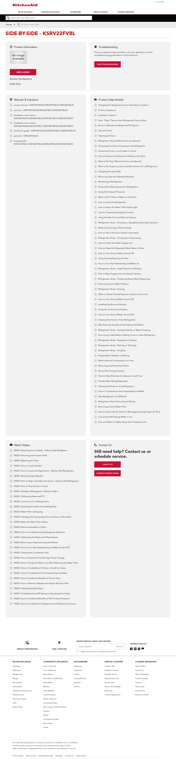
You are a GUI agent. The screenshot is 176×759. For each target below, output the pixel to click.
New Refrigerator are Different (112, 396)
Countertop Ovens (50, 703)
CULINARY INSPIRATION (145, 662)
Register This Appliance (21, 78)
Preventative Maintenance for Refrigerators (118, 187)
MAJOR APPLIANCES (22, 662)
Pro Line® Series (49, 670)
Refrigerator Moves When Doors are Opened (119, 141)
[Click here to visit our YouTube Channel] (142, 649)
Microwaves (17, 683)
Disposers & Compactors (22, 691)
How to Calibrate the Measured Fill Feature (118, 125)
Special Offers (140, 666)
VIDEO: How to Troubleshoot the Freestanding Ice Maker (40, 573)
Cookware (78, 670)
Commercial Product (51, 719)
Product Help (110, 666)
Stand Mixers (48, 674)
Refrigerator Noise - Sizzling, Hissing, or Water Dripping (124, 330)
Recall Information (142, 695)
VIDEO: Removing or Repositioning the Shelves (36, 542)
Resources (108, 691)
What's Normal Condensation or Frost (116, 360)
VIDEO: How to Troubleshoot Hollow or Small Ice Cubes (40, 568)
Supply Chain (81, 756)
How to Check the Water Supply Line (115, 243)
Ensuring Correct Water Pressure (113, 284)
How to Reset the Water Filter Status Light (118, 207)
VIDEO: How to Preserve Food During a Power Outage (39, 558)
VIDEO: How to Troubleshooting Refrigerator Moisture (39, 532)
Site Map (59, 756)
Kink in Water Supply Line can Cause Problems (119, 273)
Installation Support (107, 115)
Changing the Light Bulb (109, 171)
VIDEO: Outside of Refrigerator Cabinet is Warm (36, 491)
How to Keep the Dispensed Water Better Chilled (121, 248)
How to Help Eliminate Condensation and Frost (120, 376)
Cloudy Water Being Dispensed (112, 381)
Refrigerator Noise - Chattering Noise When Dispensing (124, 279)
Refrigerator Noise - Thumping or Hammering (119, 238)
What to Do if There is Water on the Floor (117, 197)
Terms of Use (96, 651)
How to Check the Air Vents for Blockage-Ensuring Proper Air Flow (129, 412)
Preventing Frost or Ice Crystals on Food (117, 151)
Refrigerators (18, 674)
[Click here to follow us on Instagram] (139, 649)
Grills (14, 703)
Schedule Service (111, 674)
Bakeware (77, 666)
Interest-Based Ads (46, 756)
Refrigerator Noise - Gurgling (111, 350)
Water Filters (18, 707)
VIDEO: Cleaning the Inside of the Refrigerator (35, 506)
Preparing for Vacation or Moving (113, 355)
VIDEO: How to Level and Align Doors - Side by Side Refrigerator (44, 471)
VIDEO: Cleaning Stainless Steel (28, 588)
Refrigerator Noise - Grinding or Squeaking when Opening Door (128, 222)
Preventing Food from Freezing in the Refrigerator (121, 146)
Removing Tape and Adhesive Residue (116, 176)
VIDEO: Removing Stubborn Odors (30, 527)
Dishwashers (17, 687)
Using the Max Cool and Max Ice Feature (117, 217)
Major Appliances (25, 12)
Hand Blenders (48, 691)
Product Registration (27, 649)
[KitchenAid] (25, 5)
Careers (138, 683)
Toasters (46, 711)
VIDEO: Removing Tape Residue (28, 476)
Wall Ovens (17, 670)
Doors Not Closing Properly (111, 371)
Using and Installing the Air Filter (113, 258)
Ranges (15, 678)
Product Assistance (107, 110)
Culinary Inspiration (126, 12)
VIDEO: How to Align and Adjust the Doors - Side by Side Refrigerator (46, 481)
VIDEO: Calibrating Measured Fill (29, 496)
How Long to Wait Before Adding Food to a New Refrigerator (127, 335)
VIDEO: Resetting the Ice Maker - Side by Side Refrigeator (41, 450)
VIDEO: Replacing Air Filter (26, 460)
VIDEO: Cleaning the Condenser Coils (31, 552)
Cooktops (16, 666)
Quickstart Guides (111, 670)
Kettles (46, 715)
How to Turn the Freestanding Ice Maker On (118, 263)
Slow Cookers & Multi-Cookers (55, 707)
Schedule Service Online (108, 473)
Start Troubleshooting (107, 64)
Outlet (45, 727)
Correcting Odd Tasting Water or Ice (115, 417)
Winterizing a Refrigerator (110, 181)
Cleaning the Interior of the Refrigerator (117, 320)
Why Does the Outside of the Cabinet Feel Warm (121, 325)
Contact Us (108, 464)
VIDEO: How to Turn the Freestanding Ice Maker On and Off (41, 547)
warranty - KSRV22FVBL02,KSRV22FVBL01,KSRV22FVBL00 (41, 110)
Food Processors (49, 695)
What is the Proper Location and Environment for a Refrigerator (127, 166)
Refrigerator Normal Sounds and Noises (116, 401)
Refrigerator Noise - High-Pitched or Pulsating (119, 268)
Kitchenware (75, 12)
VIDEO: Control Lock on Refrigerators (31, 501)
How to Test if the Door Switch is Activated (118, 233)
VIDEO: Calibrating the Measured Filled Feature (36, 537)
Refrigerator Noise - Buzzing (111, 289)
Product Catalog (141, 678)
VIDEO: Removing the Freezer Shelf (30, 455)
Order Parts (15, 83)
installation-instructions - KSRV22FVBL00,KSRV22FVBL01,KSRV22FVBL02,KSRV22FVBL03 (43, 124)
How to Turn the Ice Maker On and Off (116, 253)
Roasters (77, 683)
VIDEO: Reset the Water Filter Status (31, 522)
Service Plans (109, 683)
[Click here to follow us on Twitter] (135, 649)
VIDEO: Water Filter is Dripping (28, 511)
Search (8, 18)
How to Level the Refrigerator (112, 202)
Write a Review (23, 72)
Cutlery (76, 674)
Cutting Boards (80, 678)
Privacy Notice (110, 651)
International (140, 691)
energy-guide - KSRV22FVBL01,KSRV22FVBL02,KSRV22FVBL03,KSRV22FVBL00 (43, 142)
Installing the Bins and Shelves (112, 304)
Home (9, 24)
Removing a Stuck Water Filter (112, 406)
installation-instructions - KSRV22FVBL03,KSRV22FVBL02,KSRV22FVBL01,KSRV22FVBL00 (43, 117)
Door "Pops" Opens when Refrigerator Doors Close (122, 120)
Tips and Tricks (105, 130)
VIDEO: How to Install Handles (28, 465)
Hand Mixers (48, 683)
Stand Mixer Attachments (53, 678)
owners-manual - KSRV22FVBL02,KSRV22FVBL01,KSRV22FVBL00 (44, 105)
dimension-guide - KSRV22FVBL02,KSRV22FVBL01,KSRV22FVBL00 (45, 130)
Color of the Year (49, 666)
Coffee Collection (49, 699)
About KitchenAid (142, 674)
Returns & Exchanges (113, 687)
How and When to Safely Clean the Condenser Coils (122, 422)
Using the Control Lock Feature (112, 309)
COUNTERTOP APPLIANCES (55, 662)
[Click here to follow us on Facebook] (131, 649)
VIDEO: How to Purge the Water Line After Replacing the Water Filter (46, 563)
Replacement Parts (112, 678)
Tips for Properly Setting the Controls (115, 212)
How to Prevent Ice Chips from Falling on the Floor (122, 156)
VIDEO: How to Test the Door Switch (31, 486)
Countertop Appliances (50, 12)
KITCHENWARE (80, 662)
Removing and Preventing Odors (113, 365)
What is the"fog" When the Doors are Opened (119, 161)
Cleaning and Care (106, 135)
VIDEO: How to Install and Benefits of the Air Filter (37, 578)
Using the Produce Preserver (111, 192)
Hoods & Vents (18, 695)
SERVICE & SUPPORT (114, 662)
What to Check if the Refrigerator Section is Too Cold (123, 294)
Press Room (139, 687)
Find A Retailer (59, 649)
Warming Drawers (20, 699)
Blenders (46, 687)
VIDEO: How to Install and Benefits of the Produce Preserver (42, 598)
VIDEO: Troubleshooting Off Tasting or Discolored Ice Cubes (42, 593)
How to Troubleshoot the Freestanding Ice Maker (121, 391)
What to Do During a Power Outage (115, 227)
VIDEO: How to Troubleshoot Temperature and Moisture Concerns (45, 603)
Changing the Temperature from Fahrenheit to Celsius (123, 105)
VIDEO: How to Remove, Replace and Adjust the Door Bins (41, 583)
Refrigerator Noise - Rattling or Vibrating (117, 345)
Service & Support (101, 12)
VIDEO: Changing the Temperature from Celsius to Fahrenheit (42, 517)
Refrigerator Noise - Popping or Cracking (117, 340)
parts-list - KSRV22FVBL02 (26, 136)
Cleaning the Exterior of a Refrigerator (116, 386)
